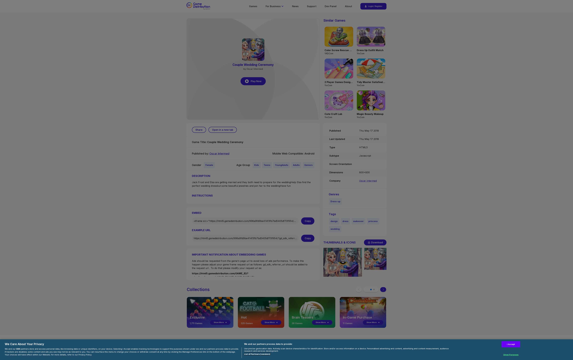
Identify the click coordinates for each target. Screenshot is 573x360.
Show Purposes (511, 354)
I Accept (511, 344)
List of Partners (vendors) (257, 354)
